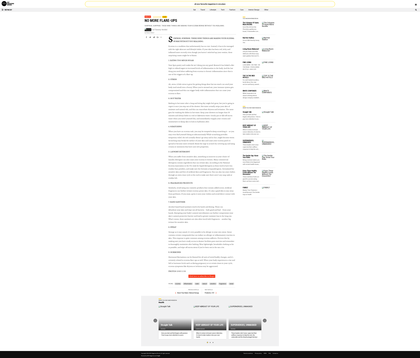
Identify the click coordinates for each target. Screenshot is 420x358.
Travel (202, 10)
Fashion (232, 10)
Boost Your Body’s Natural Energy (188, 293)
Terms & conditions (248, 353)
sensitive (213, 284)
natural (204, 284)
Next (265, 320)
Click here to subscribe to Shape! (202, 276)
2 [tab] (210, 342)
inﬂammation (188, 284)
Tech (223, 10)
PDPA (265, 353)
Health (147, 17)
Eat (194, 10)
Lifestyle (213, 10)
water (197, 284)
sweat (231, 284)
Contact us (275, 353)
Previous (155, 320)
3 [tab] (213, 342)
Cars (242, 10)
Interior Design (253, 10)
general (148, 44)
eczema (177, 284)
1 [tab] (207, 342)
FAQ (270, 353)
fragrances (222, 284)
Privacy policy (258, 353)
